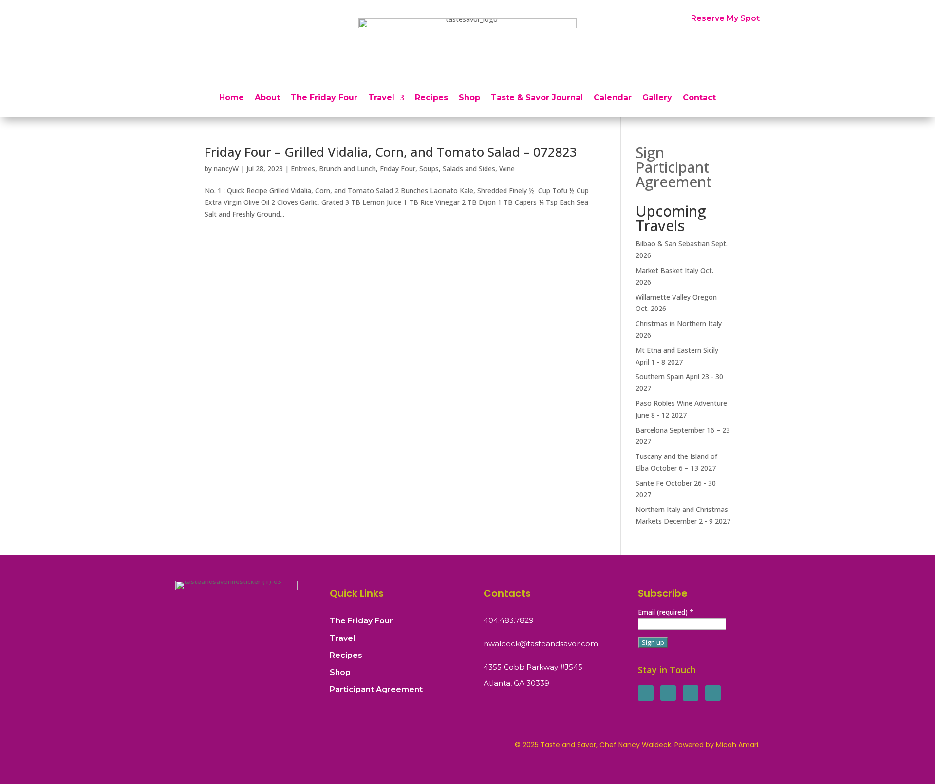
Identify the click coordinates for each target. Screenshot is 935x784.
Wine (507, 168)
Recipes (431, 98)
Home (231, 98)
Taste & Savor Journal (537, 98)
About (267, 98)
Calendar (613, 98)
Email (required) (665, 612)
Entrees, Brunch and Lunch (333, 168)
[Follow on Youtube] (713, 693)
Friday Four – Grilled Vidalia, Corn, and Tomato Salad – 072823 (391, 152)
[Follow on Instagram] (690, 693)
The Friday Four (324, 98)
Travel (381, 98)
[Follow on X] (668, 693)
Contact (699, 98)
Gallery (657, 98)
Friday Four (397, 168)
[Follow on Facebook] (646, 693)
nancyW (226, 168)
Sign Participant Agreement (674, 167)
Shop (469, 98)
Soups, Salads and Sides (457, 168)
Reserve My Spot (725, 18)
